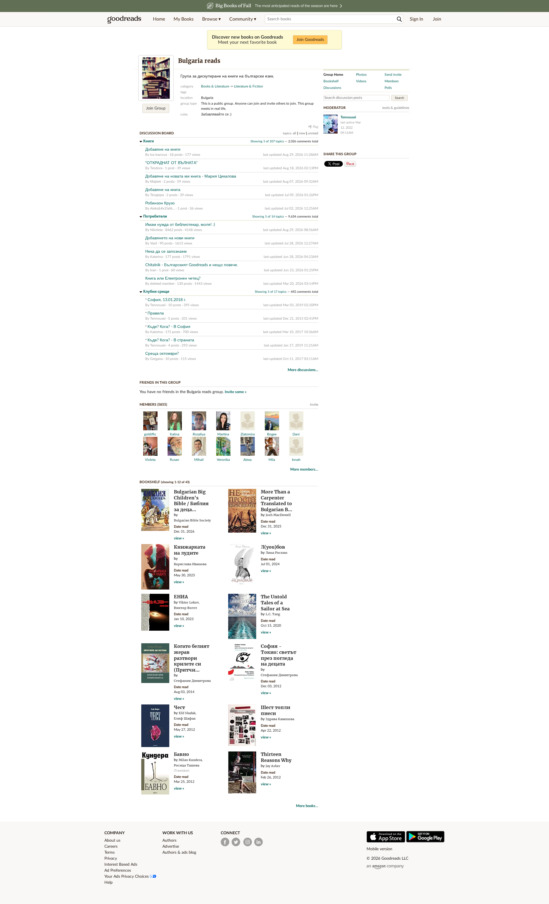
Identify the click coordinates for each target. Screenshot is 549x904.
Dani (296, 434)
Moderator (334, 107)
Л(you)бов (273, 547)
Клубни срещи (156, 292)
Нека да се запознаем (166, 252)
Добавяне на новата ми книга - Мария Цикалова (190, 176)
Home (159, 19)
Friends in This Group (160, 382)
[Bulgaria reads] (156, 78)
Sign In (416, 19)
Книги (148, 141)
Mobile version (379, 849)
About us (112, 841)
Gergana (156, 359)
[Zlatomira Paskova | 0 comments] (247, 429)
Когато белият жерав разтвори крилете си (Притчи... (191, 657)
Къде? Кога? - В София (169, 327)
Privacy (110, 859)
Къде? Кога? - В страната (171, 340)
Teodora (156, 168)
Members (392, 81)
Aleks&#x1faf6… (162, 208)
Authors (169, 841)
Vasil (153, 243)
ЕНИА (181, 597)
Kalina (174, 434)
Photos (361, 74)
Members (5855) (153, 404)
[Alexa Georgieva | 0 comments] (247, 454)
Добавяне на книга (162, 190)
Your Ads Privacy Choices (127, 877)
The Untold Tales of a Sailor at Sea (275, 602)
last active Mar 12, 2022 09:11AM (351, 127)
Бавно (181, 754)
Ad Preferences (117, 871)
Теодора (157, 195)
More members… (304, 469)
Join (437, 19)
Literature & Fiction (248, 86)
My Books (184, 19)
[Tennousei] (330, 124)
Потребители (155, 216)
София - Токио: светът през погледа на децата (278, 655)
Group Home (333, 74)
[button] (211, 19)
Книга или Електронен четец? (172, 278)
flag (315, 126)
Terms (109, 853)
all (294, 133)
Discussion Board (157, 133)
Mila (271, 459)
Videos (361, 81)
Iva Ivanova (158, 154)
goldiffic (150, 434)
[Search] (399, 19)
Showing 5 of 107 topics (267, 141)
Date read (181, 526)
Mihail (199, 459)
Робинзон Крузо (160, 203)
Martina (223, 434)
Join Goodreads (310, 40)
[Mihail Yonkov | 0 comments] (199, 454)
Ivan (153, 270)
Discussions (332, 87)
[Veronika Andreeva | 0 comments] (223, 454)
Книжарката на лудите (189, 550)
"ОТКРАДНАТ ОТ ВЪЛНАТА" (171, 163)
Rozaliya (199, 434)
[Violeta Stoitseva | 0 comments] (150, 454)
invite (314, 404)
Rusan (174, 459)
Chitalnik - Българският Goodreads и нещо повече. (191, 265)
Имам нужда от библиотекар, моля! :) (180, 225)
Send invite (393, 74)
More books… (307, 806)
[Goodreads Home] (124, 19)
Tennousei (158, 305)
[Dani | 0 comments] (296, 429)
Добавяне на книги (162, 150)
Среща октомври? (162, 354)
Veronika (223, 459)
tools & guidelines (395, 107)
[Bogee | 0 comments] (272, 429)
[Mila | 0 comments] (272, 454)
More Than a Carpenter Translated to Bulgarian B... (276, 500)
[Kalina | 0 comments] (175, 429)
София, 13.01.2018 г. (167, 300)
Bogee (272, 434)
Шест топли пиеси (275, 710)
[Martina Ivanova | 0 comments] (223, 429)
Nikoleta (156, 230)
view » (179, 538)
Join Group (156, 108)
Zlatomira (247, 434)
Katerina (156, 256)
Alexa (247, 459)
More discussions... (303, 370)
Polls (388, 87)
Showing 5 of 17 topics (271, 291)
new (302, 133)
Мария (155, 181)
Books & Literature (215, 86)
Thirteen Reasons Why (276, 757)
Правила (156, 313)
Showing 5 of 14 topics (268, 216)
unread (313, 133)
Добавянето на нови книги (169, 238)
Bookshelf (150, 482)
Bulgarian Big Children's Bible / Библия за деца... (191, 500)
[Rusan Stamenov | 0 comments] (175, 454)
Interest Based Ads (120, 865)
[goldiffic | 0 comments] (150, 429)
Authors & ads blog (179, 853)
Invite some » (235, 392)
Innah (296, 459)
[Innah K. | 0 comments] (296, 454)
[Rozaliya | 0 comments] (199, 429)
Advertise (170, 847)
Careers (111, 847)
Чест (179, 707)
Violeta (150, 459)
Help (108, 883)
